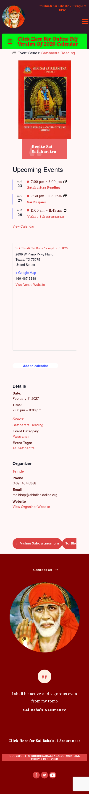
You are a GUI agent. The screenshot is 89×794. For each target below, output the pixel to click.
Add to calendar (35, 366)
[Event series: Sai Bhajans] (65, 196)
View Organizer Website (31, 506)
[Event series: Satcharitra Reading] (65, 181)
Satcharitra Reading (28, 424)
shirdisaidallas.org (48, 755)
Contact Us (42, 570)
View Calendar (23, 226)
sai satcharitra (24, 447)
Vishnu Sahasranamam (45, 216)
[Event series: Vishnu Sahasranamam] (65, 210)
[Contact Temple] (32, 567)
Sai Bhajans (36, 202)
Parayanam (22, 436)
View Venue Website (30, 284)
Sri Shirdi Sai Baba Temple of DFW (42, 248)
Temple (18, 471)
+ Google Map (26, 272)
